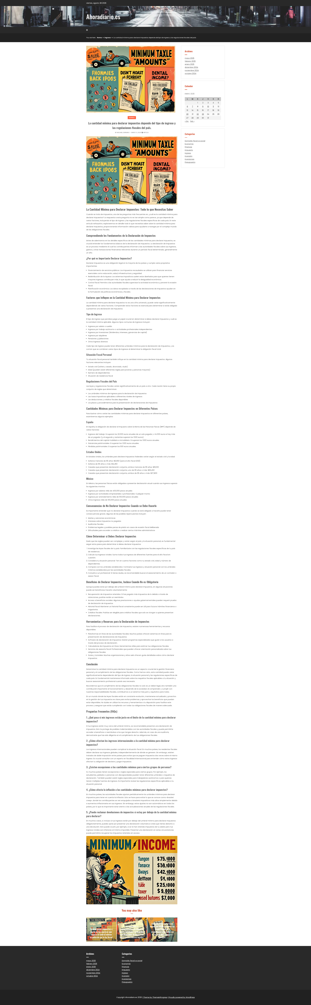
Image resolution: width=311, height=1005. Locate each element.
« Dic (187, 121)
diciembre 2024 (191, 67)
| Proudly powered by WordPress (181, 997)
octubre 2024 (190, 73)
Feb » (192, 121)
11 (213, 106)
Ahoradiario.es (103, 16)
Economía (189, 144)
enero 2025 (189, 64)
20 (187, 114)
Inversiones (189, 159)
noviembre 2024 (192, 70)
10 (208, 106)
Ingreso (107, 38)
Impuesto (189, 150)
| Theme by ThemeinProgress (154, 997)
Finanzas (188, 147)
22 (198, 114)
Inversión (188, 156)
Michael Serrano (123, 132)
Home (99, 38)
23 (203, 114)
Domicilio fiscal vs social (195, 141)
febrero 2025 (190, 61)
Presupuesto (190, 162)
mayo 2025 (189, 58)
